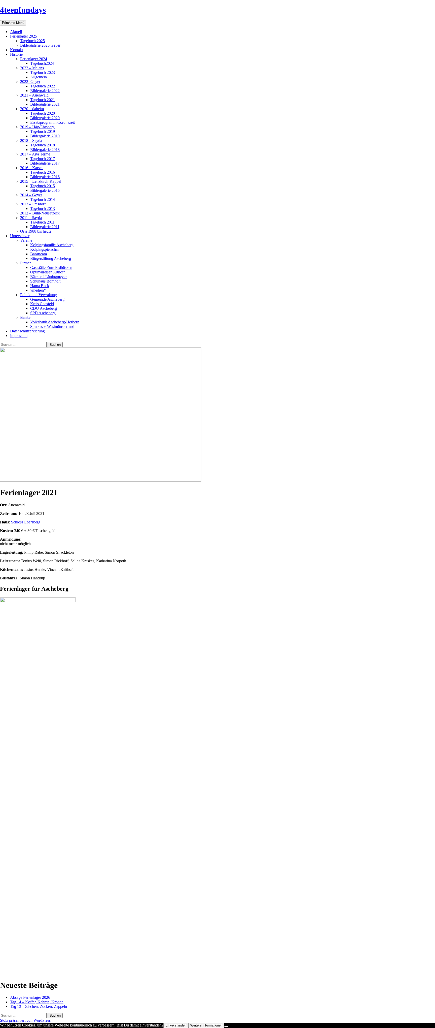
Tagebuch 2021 (42, 100)
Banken (26, 317)
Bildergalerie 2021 (45, 104)
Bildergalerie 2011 (44, 227)
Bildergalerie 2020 (45, 118)
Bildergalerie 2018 (45, 149)
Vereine (26, 240)
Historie (16, 54)
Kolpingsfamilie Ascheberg (52, 245)
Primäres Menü (13, 23)
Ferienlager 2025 (23, 36)
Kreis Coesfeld (42, 304)
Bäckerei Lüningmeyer (48, 276)
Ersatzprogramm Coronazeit (52, 122)
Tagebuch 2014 (42, 199)
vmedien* (38, 290)
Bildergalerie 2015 (45, 190)
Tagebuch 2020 (42, 113)
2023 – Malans (32, 68)
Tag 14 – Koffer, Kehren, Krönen (36, 1002)
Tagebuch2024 (42, 63)
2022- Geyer (30, 81)
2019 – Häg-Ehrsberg (37, 127)
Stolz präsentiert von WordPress (25, 1020)
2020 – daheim (32, 109)
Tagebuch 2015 (42, 186)
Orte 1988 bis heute (35, 231)
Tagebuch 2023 (42, 72)
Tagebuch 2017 (42, 159)
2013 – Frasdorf (33, 204)
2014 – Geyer (31, 195)
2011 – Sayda (31, 217)
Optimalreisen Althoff (47, 272)
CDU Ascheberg (43, 308)
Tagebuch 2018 (42, 145)
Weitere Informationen (206, 1025)
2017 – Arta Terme (35, 154)
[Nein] (226, 1026)
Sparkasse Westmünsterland (52, 326)
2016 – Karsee (31, 168)
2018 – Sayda (31, 140)
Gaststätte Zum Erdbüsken (51, 267)
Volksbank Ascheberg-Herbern (54, 322)
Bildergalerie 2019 (45, 136)
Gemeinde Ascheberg (47, 299)
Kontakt (16, 50)
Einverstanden (175, 1025)
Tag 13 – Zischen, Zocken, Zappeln (38, 1006)
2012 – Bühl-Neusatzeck (40, 213)
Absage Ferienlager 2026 (30, 997)
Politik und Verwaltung (38, 295)
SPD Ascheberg (43, 313)
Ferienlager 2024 (33, 59)
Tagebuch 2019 (42, 131)
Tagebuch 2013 (42, 208)
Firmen (25, 263)
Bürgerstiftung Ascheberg (50, 258)
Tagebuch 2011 (42, 222)
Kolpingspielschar (44, 249)
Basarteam (38, 254)
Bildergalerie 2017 (45, 163)
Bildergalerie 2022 (45, 90)
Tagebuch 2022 (42, 86)
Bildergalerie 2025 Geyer (40, 45)
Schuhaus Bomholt (45, 281)
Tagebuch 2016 (42, 172)
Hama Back (39, 286)
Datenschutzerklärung (27, 331)
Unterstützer (19, 236)
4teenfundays (23, 9)
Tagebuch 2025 (32, 41)
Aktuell (16, 31)
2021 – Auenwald (34, 95)
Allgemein (38, 77)
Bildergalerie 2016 (45, 177)
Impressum (18, 335)
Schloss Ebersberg (25, 522)
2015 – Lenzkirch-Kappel (40, 181)
